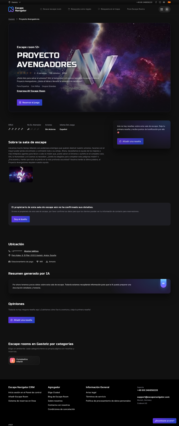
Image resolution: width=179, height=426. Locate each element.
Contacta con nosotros (59, 405)
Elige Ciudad (54, 392)
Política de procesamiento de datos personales (108, 401)
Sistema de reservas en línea (22, 401)
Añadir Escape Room (18, 396)
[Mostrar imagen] (21, 174)
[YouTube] (164, 2)
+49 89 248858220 (144, 2)
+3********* (17, 251)
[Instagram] (160, 2)
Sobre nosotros (55, 401)
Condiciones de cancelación (61, 409)
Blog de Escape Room (58, 396)
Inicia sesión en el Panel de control (24, 392)
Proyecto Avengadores (29, 19)
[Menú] (165, 9)
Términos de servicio (96, 396)
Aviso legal (91, 392)
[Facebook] (156, 2)
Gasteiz (11, 19)
